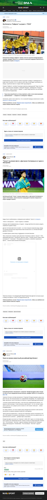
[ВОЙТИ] (43, 7)
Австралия (11, 326)
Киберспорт (25, 10)
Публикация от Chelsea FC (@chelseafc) (19, 277)
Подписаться (39, 444)
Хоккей (30, 10)
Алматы (4, 114)
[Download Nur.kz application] (23, 3)
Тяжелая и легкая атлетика (38, 10)
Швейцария (24, 114)
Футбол (9, 10)
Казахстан (5, 326)
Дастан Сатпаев (17, 326)
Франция (9, 114)
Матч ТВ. (5, 410)
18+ (4, 456)
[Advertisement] (23, 70)
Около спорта (9, 366)
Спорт (4, 10)
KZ (40, 7)
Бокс (17, 10)
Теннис (13, 10)
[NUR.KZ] (23, 7)
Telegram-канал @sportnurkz (24, 102)
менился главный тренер (9, 100)
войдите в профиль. (9, 135)
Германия (14, 114)
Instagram (16, 60)
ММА (21, 10)
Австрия (19, 114)
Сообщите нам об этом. (21, 108)
